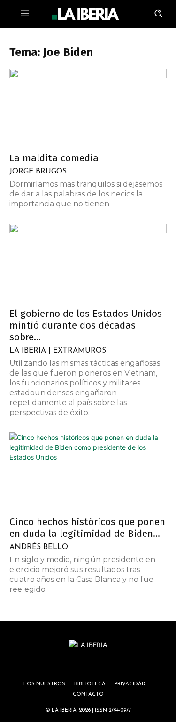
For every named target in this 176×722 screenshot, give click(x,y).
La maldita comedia (54, 158)
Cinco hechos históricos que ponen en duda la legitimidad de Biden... (87, 528)
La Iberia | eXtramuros (57, 350)
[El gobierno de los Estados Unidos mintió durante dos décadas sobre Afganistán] (88, 262)
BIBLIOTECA (90, 684)
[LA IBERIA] (85, 14)
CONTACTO (88, 694)
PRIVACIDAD (130, 684)
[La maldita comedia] (88, 107)
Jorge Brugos (38, 171)
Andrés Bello (38, 547)
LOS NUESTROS (44, 684)
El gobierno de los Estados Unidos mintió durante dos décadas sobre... (85, 325)
